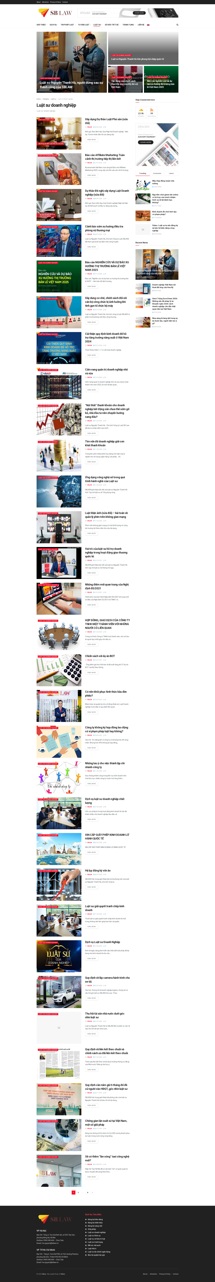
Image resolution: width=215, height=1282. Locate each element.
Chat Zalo (60, 1240)
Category (46, 99)
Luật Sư (97, 25)
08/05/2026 (157, 290)
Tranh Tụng (128, 25)
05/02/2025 (98, 127)
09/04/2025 (116, 92)
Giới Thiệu (41, 25)
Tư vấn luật (83, 25)
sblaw (44, 92)
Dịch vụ (53, 25)
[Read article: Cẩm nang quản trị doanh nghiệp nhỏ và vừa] (59, 384)
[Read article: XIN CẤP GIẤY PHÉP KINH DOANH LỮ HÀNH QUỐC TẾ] (59, 849)
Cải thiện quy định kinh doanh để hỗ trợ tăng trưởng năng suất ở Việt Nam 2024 (107, 337)
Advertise (45, 2)
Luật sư (53, 99)
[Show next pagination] (92, 1193)
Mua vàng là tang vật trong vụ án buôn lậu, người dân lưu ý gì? (165, 321)
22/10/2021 (98, 560)
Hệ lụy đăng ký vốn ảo (98, 870)
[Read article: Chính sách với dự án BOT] (59, 670)
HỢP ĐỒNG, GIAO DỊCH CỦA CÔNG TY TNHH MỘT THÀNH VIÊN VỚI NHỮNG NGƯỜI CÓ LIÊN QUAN (107, 624)
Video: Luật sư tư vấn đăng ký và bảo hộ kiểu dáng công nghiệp (165, 228)
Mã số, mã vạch (94, 1245)
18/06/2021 (98, 735)
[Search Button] (177, 25)
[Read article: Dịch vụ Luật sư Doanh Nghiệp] (59, 956)
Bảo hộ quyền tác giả (96, 1255)
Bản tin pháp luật (46, 120)
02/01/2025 (98, 234)
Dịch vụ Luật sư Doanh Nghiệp (102, 942)
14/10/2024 (98, 377)
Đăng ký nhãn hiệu (95, 1223)
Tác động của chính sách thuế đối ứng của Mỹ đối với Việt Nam (124, 84)
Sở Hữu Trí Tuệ (111, 25)
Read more (92, 139)
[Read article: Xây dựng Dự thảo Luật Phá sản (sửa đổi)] (59, 133)
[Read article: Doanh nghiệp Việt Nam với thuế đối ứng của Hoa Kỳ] (142, 289)
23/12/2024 (98, 310)
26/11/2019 (98, 1093)
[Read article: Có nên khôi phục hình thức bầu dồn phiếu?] (59, 706)
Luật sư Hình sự (94, 1236)
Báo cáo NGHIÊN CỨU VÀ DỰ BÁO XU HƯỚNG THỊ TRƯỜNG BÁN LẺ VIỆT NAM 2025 (107, 266)
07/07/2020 (98, 985)
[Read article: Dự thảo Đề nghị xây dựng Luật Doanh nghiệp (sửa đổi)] (59, 205)
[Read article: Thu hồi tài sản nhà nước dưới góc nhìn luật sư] (59, 1028)
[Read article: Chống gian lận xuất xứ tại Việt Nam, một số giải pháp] (59, 1135)
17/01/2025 (98, 163)
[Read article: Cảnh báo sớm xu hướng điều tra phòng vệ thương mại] (59, 241)
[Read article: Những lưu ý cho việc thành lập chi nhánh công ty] (59, 777)
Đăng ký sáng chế (95, 1226)
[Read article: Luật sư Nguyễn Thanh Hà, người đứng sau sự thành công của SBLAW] (156, 264)
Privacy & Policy (55, 2)
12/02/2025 (152, 92)
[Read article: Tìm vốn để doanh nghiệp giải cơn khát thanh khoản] (59, 456)
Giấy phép (92, 1229)
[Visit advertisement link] (127, 13)
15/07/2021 (98, 660)
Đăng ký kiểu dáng (95, 1219)
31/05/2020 (98, 807)
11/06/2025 (98, 946)
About (39, 2)
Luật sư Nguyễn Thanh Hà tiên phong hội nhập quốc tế (137, 59)
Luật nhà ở (92, 1249)
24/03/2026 (157, 327)
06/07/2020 (98, 842)
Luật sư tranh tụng (95, 1242)
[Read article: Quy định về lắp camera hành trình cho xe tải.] (59, 992)
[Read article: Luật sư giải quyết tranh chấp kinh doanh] (59, 920)
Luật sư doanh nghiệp (49, 78)
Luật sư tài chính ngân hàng (99, 1252)
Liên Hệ (141, 25)
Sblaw (44, 1274)
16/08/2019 (98, 1164)
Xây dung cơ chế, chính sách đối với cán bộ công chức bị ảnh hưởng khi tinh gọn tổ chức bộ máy (106, 301)
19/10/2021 (98, 592)
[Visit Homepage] (55, 13)
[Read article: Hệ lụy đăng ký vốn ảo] (59, 885)
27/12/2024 (98, 274)
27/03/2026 (157, 312)
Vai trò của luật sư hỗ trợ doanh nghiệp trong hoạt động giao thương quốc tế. (106, 552)
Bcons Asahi (138, 1259)
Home (39, 99)
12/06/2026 (53, 92)
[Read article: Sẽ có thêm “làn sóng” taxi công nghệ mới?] (59, 1171)
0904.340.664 (48, 1240)
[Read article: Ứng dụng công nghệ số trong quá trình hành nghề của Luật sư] (59, 491)
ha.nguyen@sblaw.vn (50, 1243)
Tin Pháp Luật (67, 25)
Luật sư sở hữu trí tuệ (96, 1239)
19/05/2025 (116, 64)
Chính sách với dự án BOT (100, 656)
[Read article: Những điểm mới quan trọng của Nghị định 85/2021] (59, 599)
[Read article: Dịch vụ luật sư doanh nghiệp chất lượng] (59, 813)
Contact (65, 2)
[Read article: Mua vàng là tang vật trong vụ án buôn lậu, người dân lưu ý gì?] (142, 322)
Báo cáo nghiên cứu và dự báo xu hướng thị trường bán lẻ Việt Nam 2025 (160, 84)
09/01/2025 (98, 198)
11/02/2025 (98, 421)
